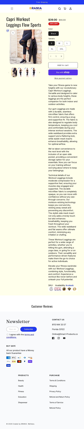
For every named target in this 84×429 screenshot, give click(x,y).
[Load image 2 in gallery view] (20, 72)
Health (20, 386)
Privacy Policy (55, 391)
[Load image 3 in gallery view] (27, 72)
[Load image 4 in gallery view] (33, 72)
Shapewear (22, 402)
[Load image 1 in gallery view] (14, 72)
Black (53, 33)
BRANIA (24, 424)
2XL (61, 49)
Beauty (21, 380)
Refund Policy (55, 408)
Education (22, 397)
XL (52, 49)
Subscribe (28, 329)
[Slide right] (39, 72)
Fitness (21, 391)
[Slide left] (8, 72)
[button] (12, 8)
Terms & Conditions (57, 380)
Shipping (53, 386)
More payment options (63, 78)
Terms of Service (56, 402)
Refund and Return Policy (59, 397)
